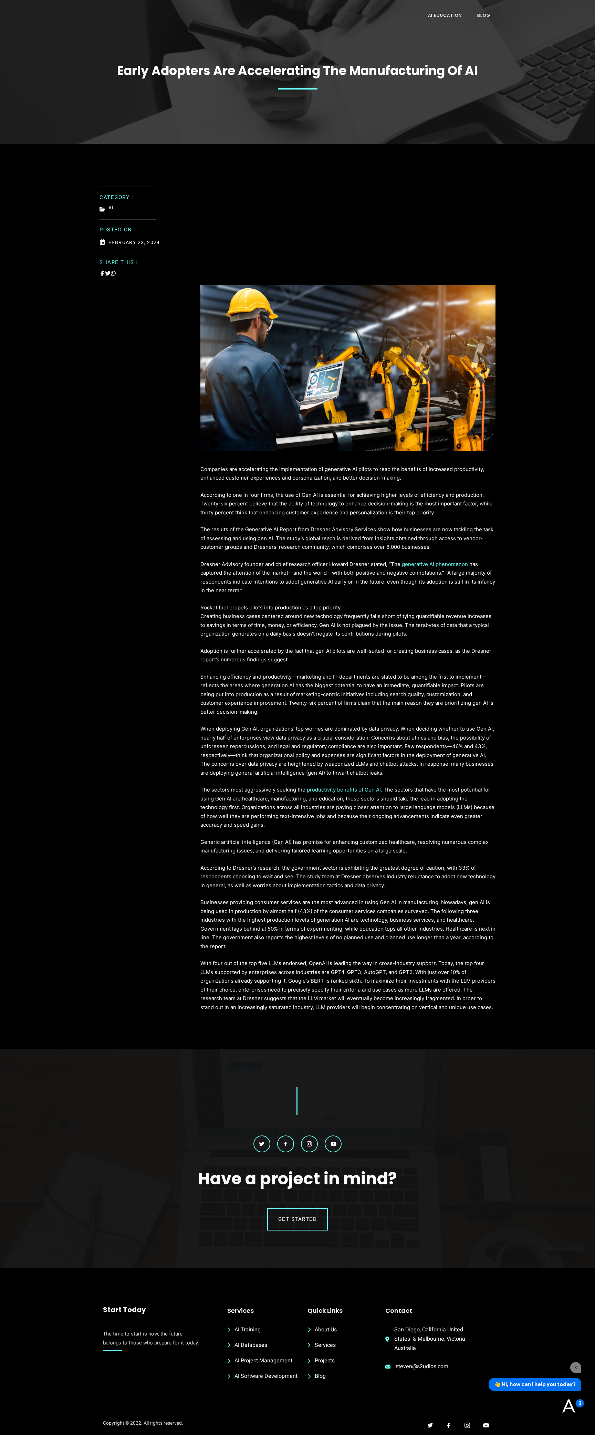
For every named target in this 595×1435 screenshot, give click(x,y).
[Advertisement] (348, 233)
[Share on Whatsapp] (113, 273)
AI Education (445, 15)
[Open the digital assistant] (568, 1406)
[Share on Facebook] (102, 273)
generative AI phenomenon (434, 564)
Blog (483, 15)
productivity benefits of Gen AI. (343, 789)
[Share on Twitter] (108, 273)
